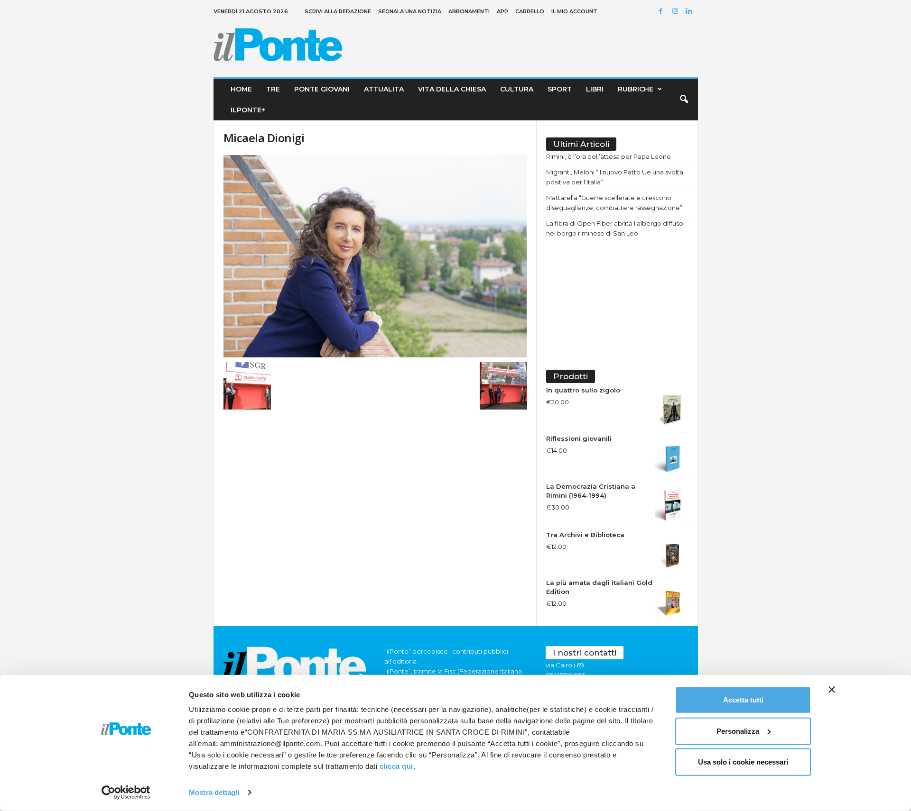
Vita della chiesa (452, 89)
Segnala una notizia (409, 11)
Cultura (516, 89)
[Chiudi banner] (831, 689)
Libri (595, 89)
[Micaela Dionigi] (375, 256)
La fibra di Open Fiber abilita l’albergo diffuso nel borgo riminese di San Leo (614, 228)
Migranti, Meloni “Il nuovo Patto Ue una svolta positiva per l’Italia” (614, 177)
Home (241, 89)
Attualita (384, 89)
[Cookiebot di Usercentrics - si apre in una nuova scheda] (125, 792)
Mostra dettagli (214, 792)
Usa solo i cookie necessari (743, 762)
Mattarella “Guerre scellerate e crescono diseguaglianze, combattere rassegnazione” (614, 202)
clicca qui (396, 766)
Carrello (529, 11)
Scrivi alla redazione (338, 11)
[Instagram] (676, 11)
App (502, 11)
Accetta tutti (743, 700)
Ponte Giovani (322, 89)
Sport (560, 89)
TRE (273, 89)
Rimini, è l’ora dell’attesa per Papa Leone (608, 156)
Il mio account (574, 11)
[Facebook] (662, 11)
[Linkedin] (691, 11)
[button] (683, 99)
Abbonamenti (469, 11)
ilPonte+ (248, 110)
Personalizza (737, 731)
